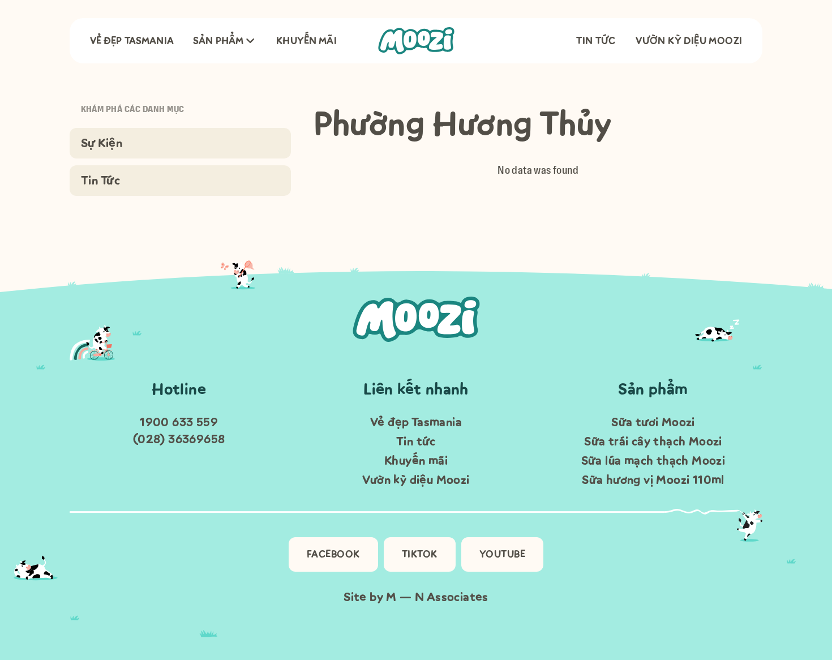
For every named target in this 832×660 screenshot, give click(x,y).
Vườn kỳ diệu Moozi (689, 40)
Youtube (502, 554)
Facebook (333, 554)
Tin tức (595, 40)
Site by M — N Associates (416, 597)
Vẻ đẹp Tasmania (132, 40)
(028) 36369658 (179, 439)
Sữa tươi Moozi (653, 422)
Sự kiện (102, 143)
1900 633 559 (179, 422)
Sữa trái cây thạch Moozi (653, 441)
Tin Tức (101, 180)
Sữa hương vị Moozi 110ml (653, 480)
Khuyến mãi (306, 40)
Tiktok (420, 554)
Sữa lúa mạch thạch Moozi (653, 460)
